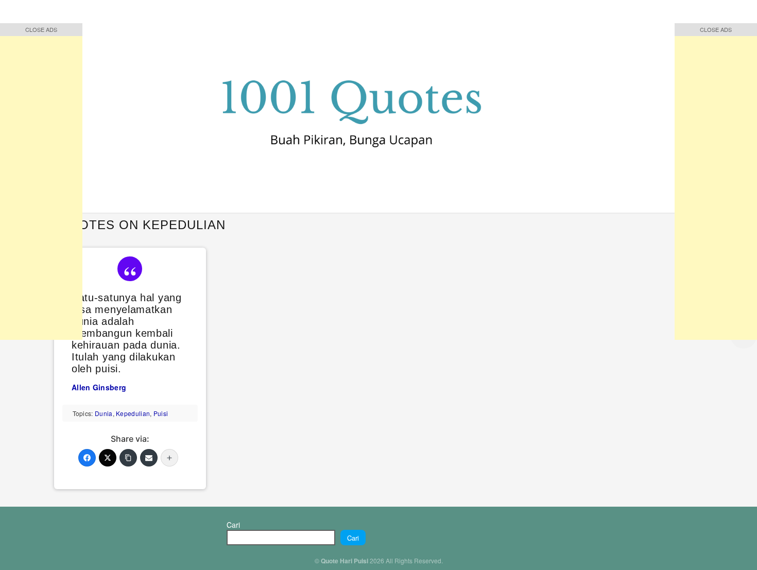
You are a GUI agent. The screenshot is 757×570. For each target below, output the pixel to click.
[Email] (149, 458)
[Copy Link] (128, 458)
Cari (233, 525)
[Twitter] (107, 458)
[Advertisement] (41, 185)
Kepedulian (133, 413)
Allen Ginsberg (99, 387)
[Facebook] (87, 458)
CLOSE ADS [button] (41, 29)
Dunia (104, 413)
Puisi (160, 413)
